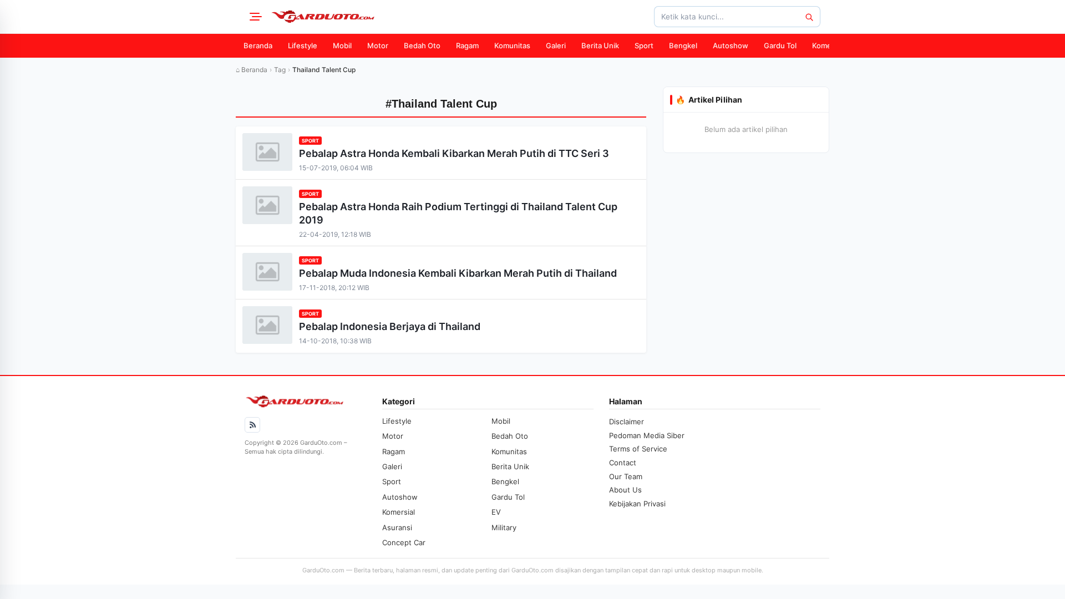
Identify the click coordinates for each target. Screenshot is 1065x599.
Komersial (828, 45)
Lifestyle (302, 45)
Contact (622, 462)
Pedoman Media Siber (646, 435)
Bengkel (683, 45)
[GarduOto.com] (323, 16)
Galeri (556, 45)
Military (503, 527)
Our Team (625, 476)
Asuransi (397, 527)
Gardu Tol (780, 45)
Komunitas (512, 45)
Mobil (342, 45)
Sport (644, 45)
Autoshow (730, 45)
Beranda (258, 45)
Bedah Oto (422, 45)
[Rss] (252, 425)
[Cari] (809, 17)
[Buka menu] (254, 16)
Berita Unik (600, 45)
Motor (377, 45)
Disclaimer (626, 421)
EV (496, 511)
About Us (625, 489)
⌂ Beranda (251, 69)
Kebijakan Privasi (637, 503)
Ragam (467, 45)
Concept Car (403, 542)
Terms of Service (638, 448)
